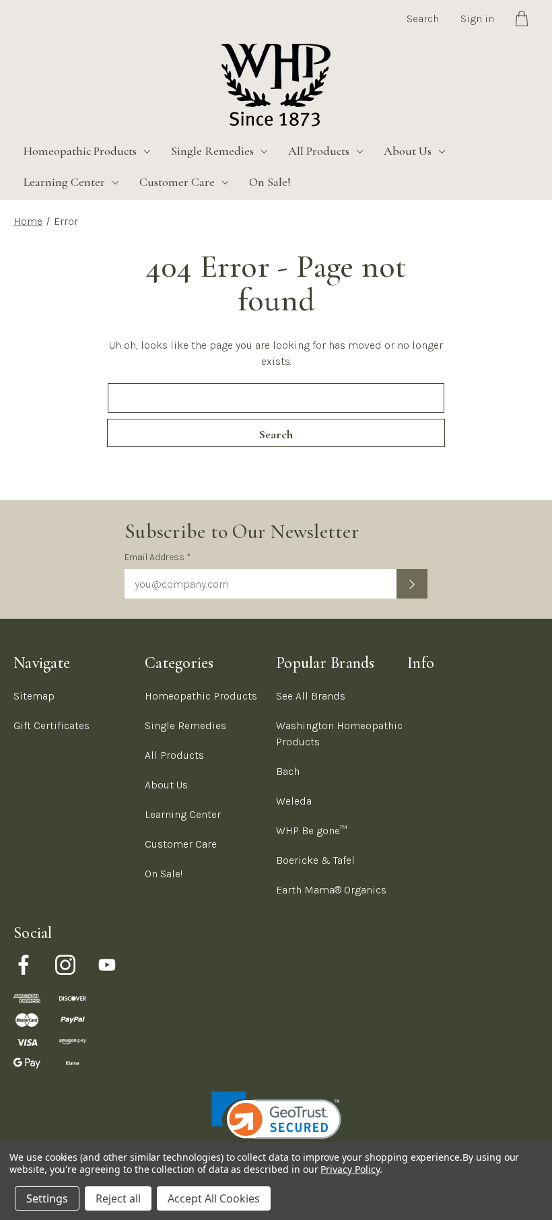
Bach (288, 771)
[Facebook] (23, 965)
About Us (408, 150)
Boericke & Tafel (315, 860)
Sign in (477, 18)
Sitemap (34, 695)
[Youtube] (107, 965)
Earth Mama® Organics (331, 889)
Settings (47, 1198)
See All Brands (310, 695)
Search (423, 18)
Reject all (118, 1198)
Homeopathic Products (80, 150)
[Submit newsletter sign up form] (411, 584)
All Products (318, 150)
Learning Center (64, 181)
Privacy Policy (349, 1169)
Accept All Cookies (214, 1198)
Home (27, 221)
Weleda (294, 800)
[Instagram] (65, 965)
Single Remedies (212, 150)
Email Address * (158, 557)
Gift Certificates (51, 725)
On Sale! (270, 181)
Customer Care (177, 181)
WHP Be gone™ (311, 830)
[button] (276, 1124)
